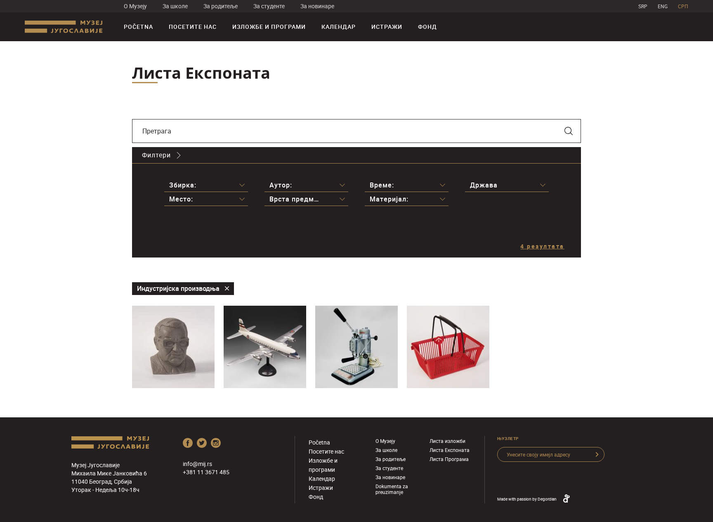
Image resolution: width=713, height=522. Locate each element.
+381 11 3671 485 (206, 472)
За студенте (269, 6)
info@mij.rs (197, 464)
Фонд (427, 26)
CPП (683, 6)
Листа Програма (449, 459)
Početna (138, 26)
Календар (338, 26)
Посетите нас (193, 26)
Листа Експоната (450, 450)
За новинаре (317, 6)
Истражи (386, 26)
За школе (175, 6)
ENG (663, 6)
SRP (642, 6)
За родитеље (220, 6)
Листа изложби (447, 441)
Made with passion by (527, 499)
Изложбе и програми (269, 26)
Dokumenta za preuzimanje (391, 489)
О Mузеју (135, 6)
